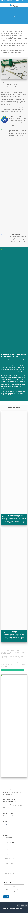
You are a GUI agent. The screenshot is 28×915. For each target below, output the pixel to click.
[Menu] (2, 5)
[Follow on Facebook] (1, 905)
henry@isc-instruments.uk (9, 824)
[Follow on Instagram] (3, 905)
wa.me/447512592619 (8, 829)
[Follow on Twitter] (5, 905)
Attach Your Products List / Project (12, 882)
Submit (6, 897)
